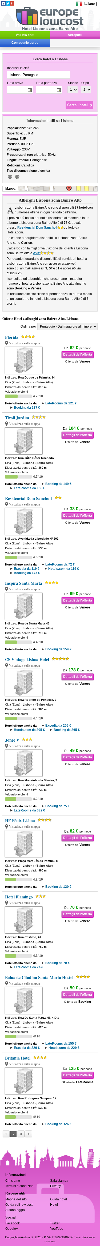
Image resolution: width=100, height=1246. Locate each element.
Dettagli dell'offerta (77, 354)
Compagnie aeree (24, 43)
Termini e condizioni (19, 1186)
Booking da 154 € (58, 649)
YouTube (56, 1229)
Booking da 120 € (58, 887)
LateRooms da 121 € (61, 403)
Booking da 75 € (57, 806)
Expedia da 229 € (27, 1048)
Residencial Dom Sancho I (37, 227)
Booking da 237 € (27, 407)
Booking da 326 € (58, 1124)
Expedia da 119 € (26, 569)
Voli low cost (25, 35)
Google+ (11, 1229)
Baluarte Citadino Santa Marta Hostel (39, 977)
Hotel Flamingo (19, 897)
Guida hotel (58, 1199)
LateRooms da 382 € (29, 810)
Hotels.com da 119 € (63, 569)
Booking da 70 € (57, 963)
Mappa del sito (16, 1199)
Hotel (54, 1205)
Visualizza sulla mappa (24, 343)
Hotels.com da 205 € (29, 730)
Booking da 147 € (27, 573)
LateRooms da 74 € (28, 967)
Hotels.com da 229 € (64, 1048)
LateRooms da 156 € (29, 488)
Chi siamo (12, 1181)
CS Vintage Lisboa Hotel (27, 659)
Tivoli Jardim (17, 418)
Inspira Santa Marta (23, 583)
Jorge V (12, 740)
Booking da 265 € (67, 730)
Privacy (55, 1186)
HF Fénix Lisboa (20, 820)
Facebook (12, 1223)
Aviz (36, 253)
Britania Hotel (17, 1058)
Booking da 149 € (58, 484)
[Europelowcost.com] (49, 24)
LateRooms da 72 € (60, 564)
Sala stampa (59, 1181)
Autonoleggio (15, 1210)
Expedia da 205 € (58, 725)
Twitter (54, 1223)
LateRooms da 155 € (61, 1043)
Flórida (11, 337)
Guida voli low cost (19, 1205)
